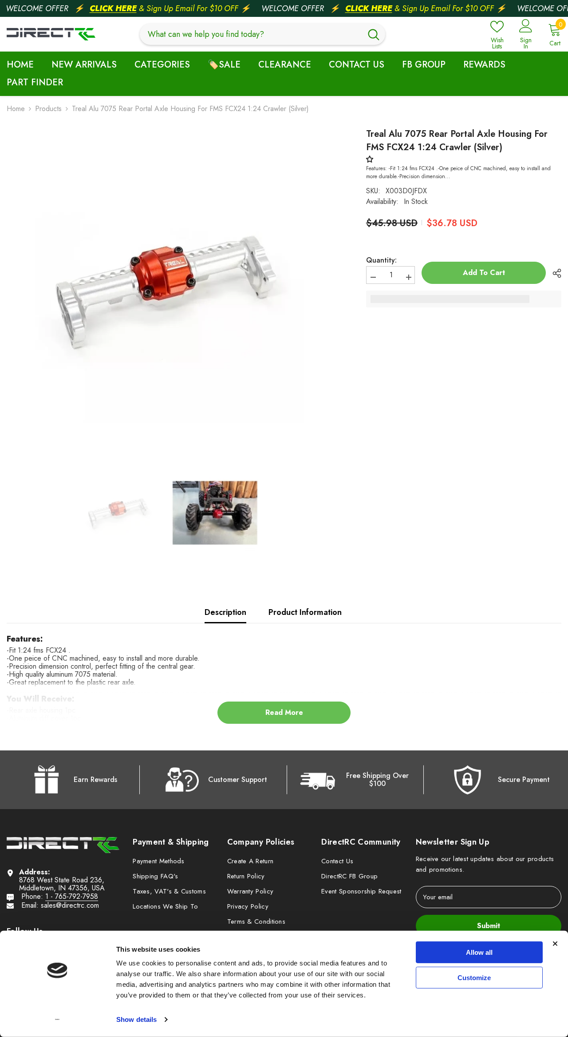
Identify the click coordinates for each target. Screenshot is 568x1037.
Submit (488, 926)
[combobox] (251, 34)
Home (16, 109)
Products (48, 109)
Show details (136, 1019)
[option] (166, 292)
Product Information (305, 612)
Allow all (479, 952)
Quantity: (381, 260)
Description (225, 612)
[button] (371, 159)
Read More (284, 712)
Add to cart (486, 272)
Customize (474, 977)
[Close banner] (555, 943)
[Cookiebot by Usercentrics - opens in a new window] (57, 1019)
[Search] (262, 34)
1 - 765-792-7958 (71, 896)
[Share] (553, 273)
